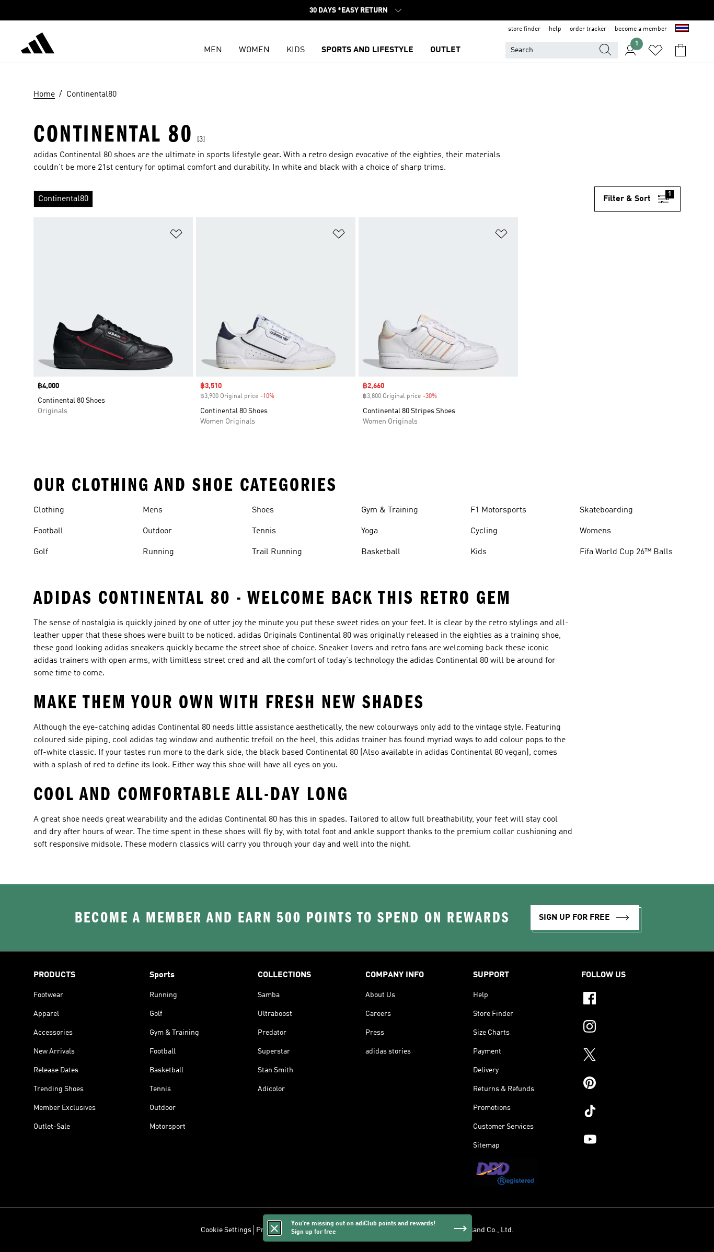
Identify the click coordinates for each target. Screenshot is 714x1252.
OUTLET (445, 50)
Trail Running (277, 552)
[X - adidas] (631, 1056)
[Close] (274, 1228)
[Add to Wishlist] (176, 236)
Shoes (263, 510)
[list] (313, 199)
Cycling (484, 531)
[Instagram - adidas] (631, 1028)
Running (158, 552)
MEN (213, 50)
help (555, 29)
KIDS (295, 50)
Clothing (48, 510)
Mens (153, 510)
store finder (524, 29)
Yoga (369, 531)
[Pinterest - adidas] (631, 1084)
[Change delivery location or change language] (682, 29)
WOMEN (254, 50)
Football (48, 531)
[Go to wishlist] (655, 50)
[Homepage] (37, 44)
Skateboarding (606, 510)
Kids (478, 552)
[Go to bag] (680, 50)
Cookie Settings (226, 1230)
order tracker (588, 29)
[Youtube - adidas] (631, 1141)
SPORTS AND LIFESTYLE (367, 50)
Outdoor (157, 531)
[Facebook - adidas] (631, 1000)
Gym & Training (389, 510)
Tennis (264, 531)
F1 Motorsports (498, 510)
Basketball (380, 552)
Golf (40, 552)
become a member (641, 29)
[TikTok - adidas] (631, 1112)
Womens (595, 531)
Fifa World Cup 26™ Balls (626, 552)
